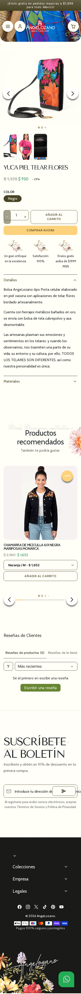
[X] (36, 907)
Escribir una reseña (40, 687)
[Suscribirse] (64, 791)
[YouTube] (61, 907)
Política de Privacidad (62, 807)
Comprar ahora (40, 230)
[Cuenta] (19, 26)
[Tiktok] (44, 907)
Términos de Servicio (31, 807)
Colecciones (24, 866)
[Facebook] (19, 907)
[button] (66, 979)
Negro (12, 198)
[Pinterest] (53, 907)
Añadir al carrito (53, 217)
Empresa (21, 879)
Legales (20, 891)
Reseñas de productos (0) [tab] (24, 653)
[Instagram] (28, 907)
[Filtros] (8, 666)
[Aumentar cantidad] (25, 217)
